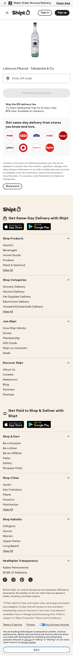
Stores (7, 333)
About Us (9, 369)
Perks (6, 458)
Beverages (10, 250)
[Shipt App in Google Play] (39, 227)
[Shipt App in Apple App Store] (13, 227)
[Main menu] (7, 12)
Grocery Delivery (14, 286)
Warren (8, 536)
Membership (11, 338)
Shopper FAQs (12, 468)
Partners (9, 389)
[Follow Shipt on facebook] (5, 580)
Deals (6, 353)
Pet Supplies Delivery (17, 296)
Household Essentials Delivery (23, 306)
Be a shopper (12, 443)
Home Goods (12, 255)
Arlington (9, 526)
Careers (8, 374)
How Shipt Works (14, 328)
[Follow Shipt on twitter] (30, 580)
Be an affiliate (12, 453)
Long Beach (11, 546)
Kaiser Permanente (15, 567)
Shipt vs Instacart (15, 348)
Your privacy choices (57, 624)
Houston (9, 499)
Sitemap (8, 394)
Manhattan (10, 504)
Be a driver (10, 448)
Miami (7, 494)
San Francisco (12, 489)
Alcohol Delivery (14, 291)
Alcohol (8, 245)
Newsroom (10, 379)
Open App (63, 3)
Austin (7, 484)
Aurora (7, 531)
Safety (7, 463)
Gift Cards (10, 343)
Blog (6, 384)
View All (8, 270)
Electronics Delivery (16, 301)
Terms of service (12, 624)
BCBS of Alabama (15, 572)
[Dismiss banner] (5, 3)
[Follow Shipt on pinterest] (22, 580)
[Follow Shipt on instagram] (13, 580)
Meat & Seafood (14, 265)
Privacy (30, 624)
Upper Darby (12, 541)
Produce (8, 260)
